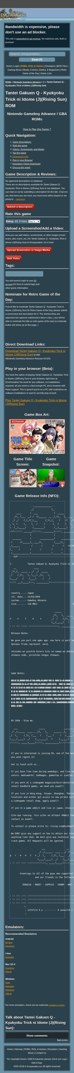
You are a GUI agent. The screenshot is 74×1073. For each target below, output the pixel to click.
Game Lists (46, 73)
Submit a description (20, 206)
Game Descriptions (22, 142)
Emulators (50, 66)
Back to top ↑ (63, 1040)
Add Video (13, 258)
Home (9, 66)
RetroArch (9, 946)
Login (16, 66)
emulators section (56, 1005)
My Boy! (9, 942)
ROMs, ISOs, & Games (32, 66)
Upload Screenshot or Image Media (28, 250)
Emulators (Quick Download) (27, 164)
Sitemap (19, 1049)
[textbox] (21, 273)
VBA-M (8, 972)
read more (20, 199)
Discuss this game (21, 167)
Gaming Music (15, 70)
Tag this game (19, 153)
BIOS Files (62, 66)
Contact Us (40, 1053)
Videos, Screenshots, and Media (28, 149)
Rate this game (20, 145)
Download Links (20, 156)
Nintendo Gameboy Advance (27, 82)
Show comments (36, 1035)
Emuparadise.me (34, 1066)
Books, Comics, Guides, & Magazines (41, 70)
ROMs (8, 82)
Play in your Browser (23, 160)
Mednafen (9, 957)
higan (7, 983)
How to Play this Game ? (37, 129)
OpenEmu (9, 968)
